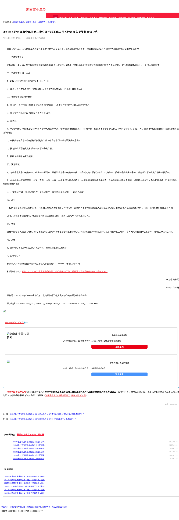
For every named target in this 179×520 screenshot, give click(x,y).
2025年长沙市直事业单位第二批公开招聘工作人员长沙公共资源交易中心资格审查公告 (43, 419)
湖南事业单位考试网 (35, 38)
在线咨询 (119, 347)
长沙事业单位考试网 (14, 322)
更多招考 (119, 374)
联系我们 (38, 507)
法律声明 (46, 507)
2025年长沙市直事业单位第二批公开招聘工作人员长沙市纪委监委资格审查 (29, 452)
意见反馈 (55, 507)
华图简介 (4, 507)
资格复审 (51, 22)
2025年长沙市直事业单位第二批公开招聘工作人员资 (24, 493)
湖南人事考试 (18, 22)
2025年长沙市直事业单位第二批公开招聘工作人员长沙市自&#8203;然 (29, 445)
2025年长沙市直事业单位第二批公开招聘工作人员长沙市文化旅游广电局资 (29, 455)
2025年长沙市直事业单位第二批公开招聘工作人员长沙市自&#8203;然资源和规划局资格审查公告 (47, 414)
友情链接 (63, 507)
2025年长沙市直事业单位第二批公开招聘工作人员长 (24, 476)
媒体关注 (30, 507)
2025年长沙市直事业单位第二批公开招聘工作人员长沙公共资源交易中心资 (29, 442)
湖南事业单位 (36, 10)
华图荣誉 (13, 507)
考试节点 (41, 22)
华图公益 (21, 507)
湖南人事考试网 (78, 395)
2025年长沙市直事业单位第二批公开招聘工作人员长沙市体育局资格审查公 (29, 459)
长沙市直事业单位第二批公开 (30, 435)
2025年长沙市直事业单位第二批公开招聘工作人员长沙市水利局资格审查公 (29, 448)
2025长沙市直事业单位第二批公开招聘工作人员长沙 (24, 486)
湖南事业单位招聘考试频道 (57, 395)
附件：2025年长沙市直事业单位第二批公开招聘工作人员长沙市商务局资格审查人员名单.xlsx (65, 271)
